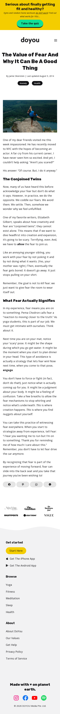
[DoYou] (30, 40)
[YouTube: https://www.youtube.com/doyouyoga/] (34, 698)
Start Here (16, 550)
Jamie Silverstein (16, 76)
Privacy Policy (14, 651)
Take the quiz (30, 23)
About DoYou (14, 631)
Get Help (11, 645)
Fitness (10, 591)
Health (37, 83)
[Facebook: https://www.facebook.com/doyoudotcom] (25, 698)
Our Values (13, 638)
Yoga (9, 584)
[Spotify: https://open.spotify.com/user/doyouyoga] (43, 698)
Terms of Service (16, 658)
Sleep (9, 605)
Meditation (13, 598)
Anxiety (23, 83)
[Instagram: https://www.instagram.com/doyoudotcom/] (16, 698)
